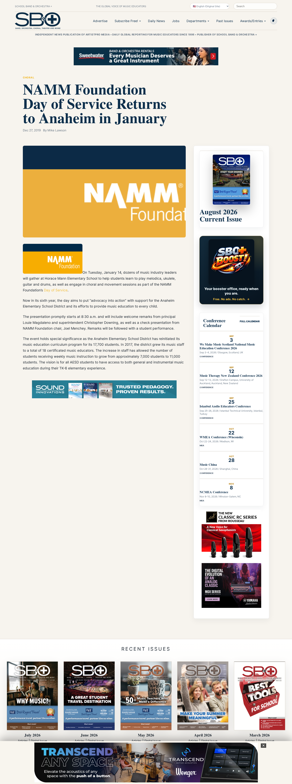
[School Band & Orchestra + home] (38, 20)
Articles (23, 740)
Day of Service (56, 290)
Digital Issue (39, 740)
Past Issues (224, 21)
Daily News (156, 21)
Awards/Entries (251, 21)
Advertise (100, 21)
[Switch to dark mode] (273, 21)
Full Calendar (250, 321)
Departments (196, 21)
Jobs (175, 21)
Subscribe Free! (126, 21)
